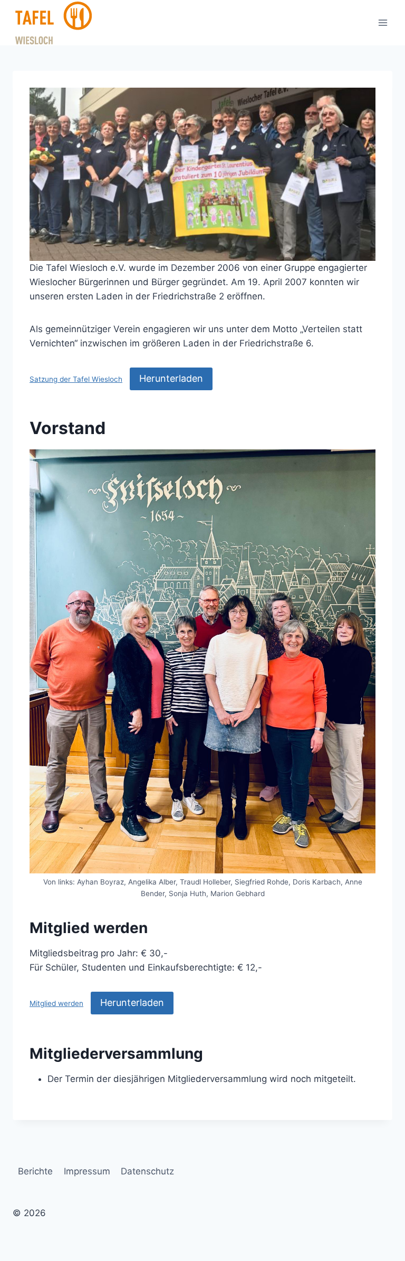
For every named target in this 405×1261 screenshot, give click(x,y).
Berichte (35, 1171)
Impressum (87, 1171)
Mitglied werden (56, 1003)
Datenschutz (147, 1171)
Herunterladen (171, 378)
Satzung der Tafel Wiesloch (76, 379)
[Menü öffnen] (382, 22)
